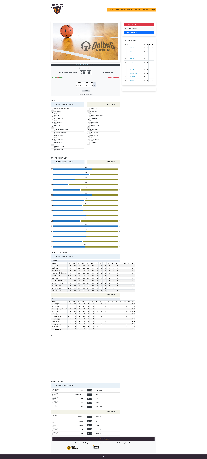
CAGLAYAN (132, 58)
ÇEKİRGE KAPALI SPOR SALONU (86, 94)
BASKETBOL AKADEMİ (127, 10)
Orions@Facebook (132, 32)
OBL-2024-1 (78, 64)
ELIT (131, 51)
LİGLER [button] (117, 10)
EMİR (131, 55)
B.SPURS (132, 80)
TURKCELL (132, 62)
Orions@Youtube (131, 24)
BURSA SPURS (108, 72)
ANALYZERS (132, 76)
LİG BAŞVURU (145, 10)
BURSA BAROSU (133, 73)
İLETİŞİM (152, 10)
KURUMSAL (138, 10)
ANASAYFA (111, 10)
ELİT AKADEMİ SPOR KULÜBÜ (68, 72)
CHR (131, 66)
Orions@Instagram (132, 28)
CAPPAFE (132, 47)
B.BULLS (132, 69)
